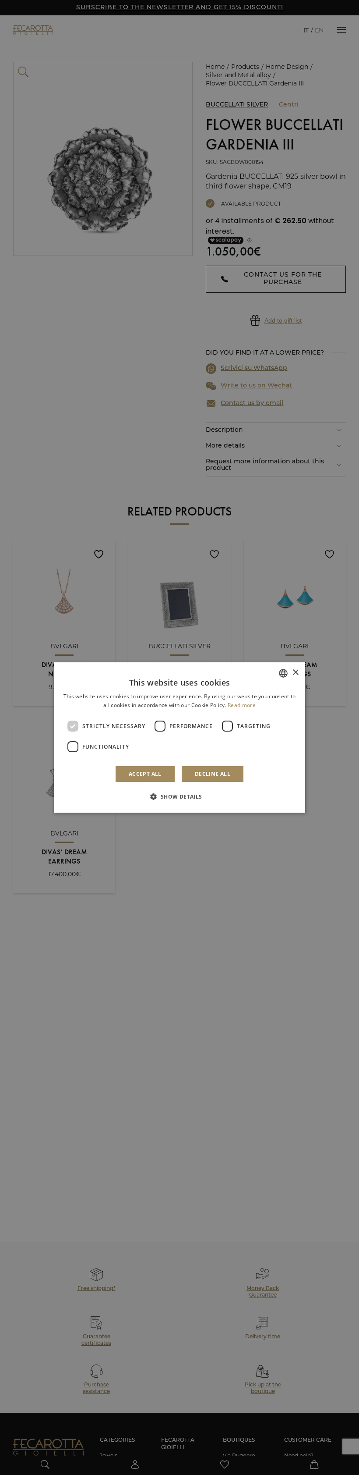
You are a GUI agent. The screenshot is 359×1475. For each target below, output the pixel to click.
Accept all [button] (145, 774)
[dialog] (179, 737)
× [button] (295, 672)
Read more (242, 705)
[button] (179, 796)
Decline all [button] (212, 774)
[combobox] (283, 673)
